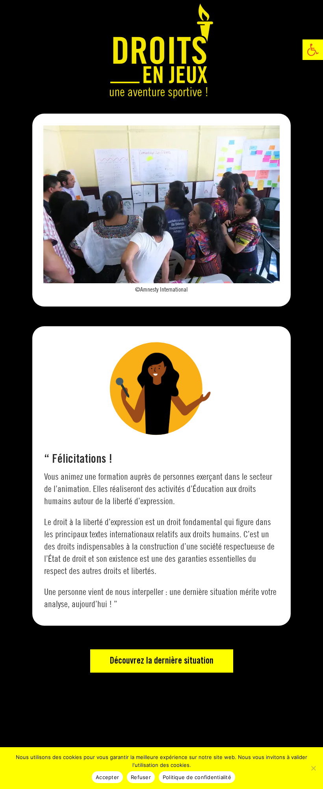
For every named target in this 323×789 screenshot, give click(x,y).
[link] (313, 49)
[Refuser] (313, 768)
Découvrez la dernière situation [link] (161, 661)
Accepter (107, 777)
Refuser (141, 777)
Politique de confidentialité (197, 777)
